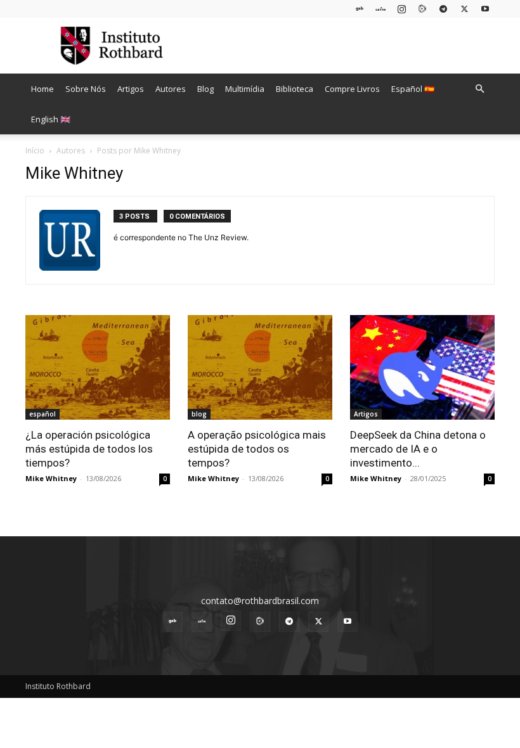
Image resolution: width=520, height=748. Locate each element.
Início (34, 150)
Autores (170, 88)
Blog (205, 88)
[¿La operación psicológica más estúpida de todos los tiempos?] (97, 367)
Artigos (130, 88)
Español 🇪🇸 (412, 88)
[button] (479, 89)
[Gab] (359, 8)
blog (199, 413)
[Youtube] (485, 8)
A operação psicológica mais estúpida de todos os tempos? (257, 449)
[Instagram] (401, 8)
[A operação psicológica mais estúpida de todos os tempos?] (260, 367)
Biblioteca (294, 88)
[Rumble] (422, 8)
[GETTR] (380, 8)
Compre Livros (352, 88)
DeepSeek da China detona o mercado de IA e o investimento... (418, 449)
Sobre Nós (85, 88)
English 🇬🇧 (50, 119)
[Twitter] (464, 8)
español (42, 413)
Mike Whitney (51, 478)
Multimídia (244, 88)
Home (42, 88)
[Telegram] (443, 8)
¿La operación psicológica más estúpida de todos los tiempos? (89, 449)
